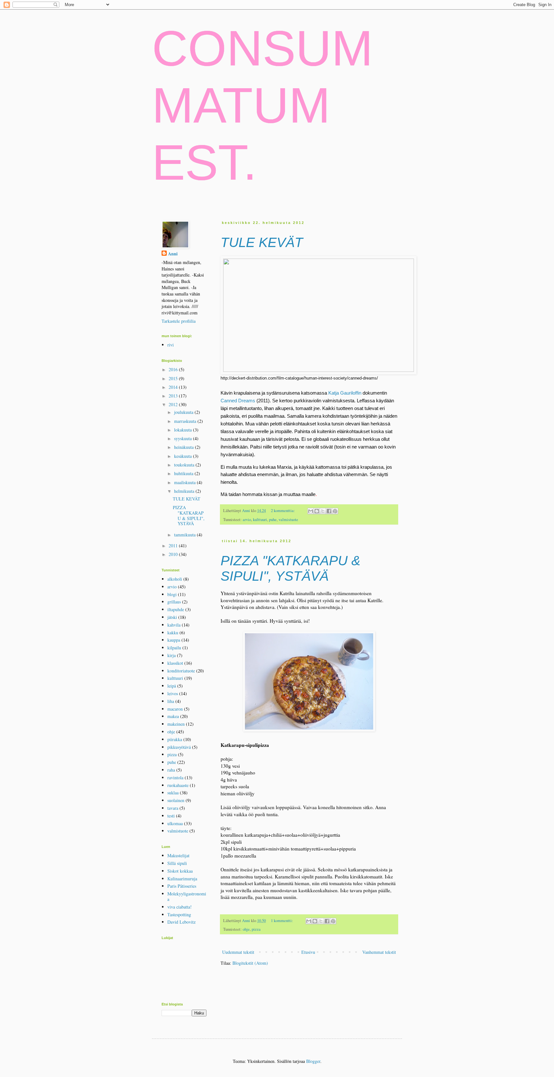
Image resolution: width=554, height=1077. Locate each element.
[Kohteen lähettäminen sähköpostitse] (310, 511)
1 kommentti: (282, 920)
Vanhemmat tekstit (379, 952)
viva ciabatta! (179, 907)
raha (171, 770)
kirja (171, 655)
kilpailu (174, 648)
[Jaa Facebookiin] (329, 511)
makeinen (176, 724)
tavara (172, 808)
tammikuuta (185, 535)
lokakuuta (183, 430)
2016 (174, 369)
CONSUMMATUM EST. (262, 105)
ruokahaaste (178, 785)
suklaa (173, 793)
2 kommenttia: (283, 510)
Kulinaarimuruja (182, 879)
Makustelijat (178, 855)
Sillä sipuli (177, 863)
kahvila (173, 625)
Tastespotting (179, 914)
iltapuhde (175, 609)
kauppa (173, 640)
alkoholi (174, 579)
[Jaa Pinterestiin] (335, 511)
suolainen (175, 800)
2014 (174, 387)
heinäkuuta (184, 447)
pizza (256, 929)
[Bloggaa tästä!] (317, 511)
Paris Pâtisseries (181, 886)
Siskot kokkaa (180, 871)
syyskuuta (183, 438)
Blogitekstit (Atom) (250, 963)
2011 (174, 546)
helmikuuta (185, 491)
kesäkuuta (183, 456)
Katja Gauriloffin (344, 393)
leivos (172, 693)
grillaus (174, 602)
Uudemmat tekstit (238, 952)
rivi (170, 345)
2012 (174, 404)
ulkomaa (175, 823)
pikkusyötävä (179, 747)
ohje (246, 929)
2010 (174, 554)
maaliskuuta (185, 482)
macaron (175, 709)
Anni (246, 510)
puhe (273, 519)
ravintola (175, 777)
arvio (247, 519)
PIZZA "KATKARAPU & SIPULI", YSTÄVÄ (290, 568)
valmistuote (288, 519)
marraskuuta (185, 421)
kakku (172, 632)
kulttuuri (260, 519)
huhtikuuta (184, 473)
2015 (174, 378)
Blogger (313, 1061)
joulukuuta (184, 412)
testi (171, 816)
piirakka (174, 739)
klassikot (175, 663)
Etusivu (308, 952)
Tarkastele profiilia (179, 321)
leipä (171, 686)
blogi (172, 594)
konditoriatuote (181, 671)
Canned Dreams (238, 400)
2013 (174, 396)
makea (173, 716)
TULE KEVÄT (262, 242)
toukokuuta (185, 465)
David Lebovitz (181, 922)
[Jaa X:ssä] (323, 511)
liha (170, 701)
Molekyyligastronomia (186, 896)
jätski (172, 617)
